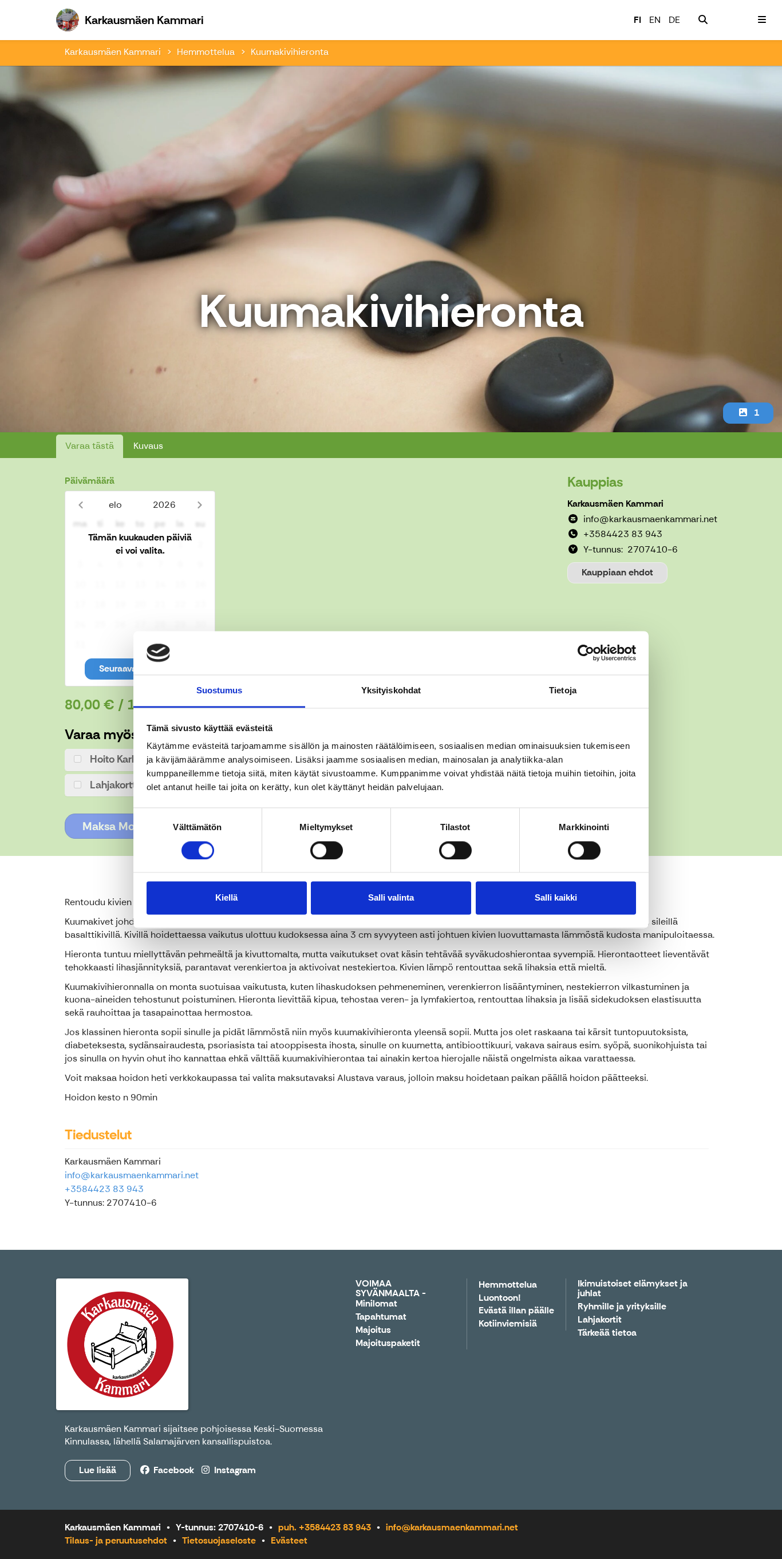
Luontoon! (500, 1298)
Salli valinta (391, 898)
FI (637, 20)
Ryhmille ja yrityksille (622, 1306)
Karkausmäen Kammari (113, 52)
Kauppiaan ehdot (617, 572)
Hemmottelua (206, 52)
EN (655, 20)
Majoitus (373, 1330)
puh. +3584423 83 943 (324, 1527)
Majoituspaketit (388, 1343)
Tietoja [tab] (562, 691)
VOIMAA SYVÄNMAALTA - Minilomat (391, 1293)
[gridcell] (80, 545)
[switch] (326, 850)
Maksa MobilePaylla (132, 826)
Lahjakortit (600, 1320)
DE (674, 20)
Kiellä (226, 898)
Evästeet (289, 1540)
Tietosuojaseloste (219, 1540)
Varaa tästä (89, 446)
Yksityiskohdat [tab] (391, 691)
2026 (164, 505)
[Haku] (703, 20)
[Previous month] (80, 504)
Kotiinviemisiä (508, 1324)
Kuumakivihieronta (290, 52)
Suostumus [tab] (219, 691)
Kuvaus (148, 446)
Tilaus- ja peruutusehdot (116, 1540)
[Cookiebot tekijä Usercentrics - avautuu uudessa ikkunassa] (586, 652)
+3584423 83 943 (104, 1189)
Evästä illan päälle (516, 1310)
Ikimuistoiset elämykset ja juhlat (633, 1289)
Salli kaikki (556, 898)
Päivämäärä (89, 481)
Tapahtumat (381, 1317)
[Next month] (199, 504)
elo (115, 505)
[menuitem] (703, 20)
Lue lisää (97, 1470)
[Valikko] (762, 20)
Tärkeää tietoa (607, 1333)
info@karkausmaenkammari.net (132, 1175)
